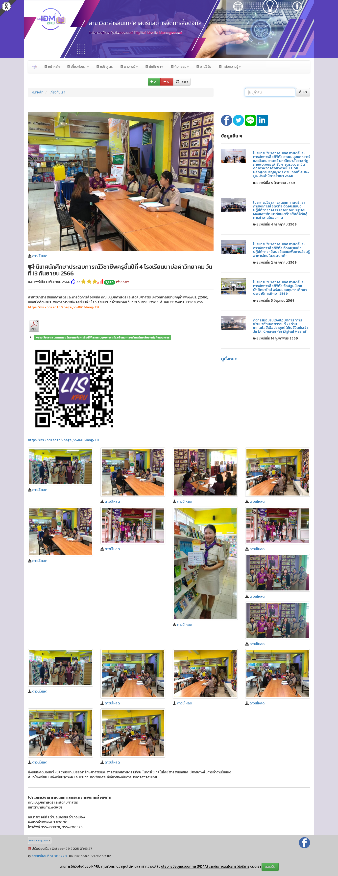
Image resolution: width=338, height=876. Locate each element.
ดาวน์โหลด (39, 256)
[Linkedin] (262, 120)
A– (168, 82)
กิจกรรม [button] (180, 66)
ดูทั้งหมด (229, 358)
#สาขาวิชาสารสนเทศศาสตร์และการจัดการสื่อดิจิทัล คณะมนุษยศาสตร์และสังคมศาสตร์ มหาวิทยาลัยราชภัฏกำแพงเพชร (102, 337)
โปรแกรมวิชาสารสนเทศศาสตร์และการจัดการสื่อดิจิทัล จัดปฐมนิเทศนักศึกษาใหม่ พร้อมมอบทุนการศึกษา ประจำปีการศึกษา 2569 (280, 288)
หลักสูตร (106, 66)
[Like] (73, 282)
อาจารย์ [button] (129, 66)
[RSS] (29, 848)
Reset (183, 82)
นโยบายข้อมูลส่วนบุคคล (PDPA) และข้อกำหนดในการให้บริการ (205, 866)
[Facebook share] (227, 120)
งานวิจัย (205, 66)
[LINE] (251, 120)
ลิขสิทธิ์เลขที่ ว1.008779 (49, 856)
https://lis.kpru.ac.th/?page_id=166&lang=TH (63, 440)
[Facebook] (304, 842)
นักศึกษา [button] (154, 66)
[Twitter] (239, 120)
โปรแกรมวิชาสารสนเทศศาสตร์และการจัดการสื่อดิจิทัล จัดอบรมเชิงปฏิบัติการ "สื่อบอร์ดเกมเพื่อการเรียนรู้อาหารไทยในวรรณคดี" (281, 250)
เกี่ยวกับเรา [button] (78, 66)
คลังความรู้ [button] (230, 66)
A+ (155, 82)
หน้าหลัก (53, 66)
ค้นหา (303, 92)
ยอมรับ (270, 866)
